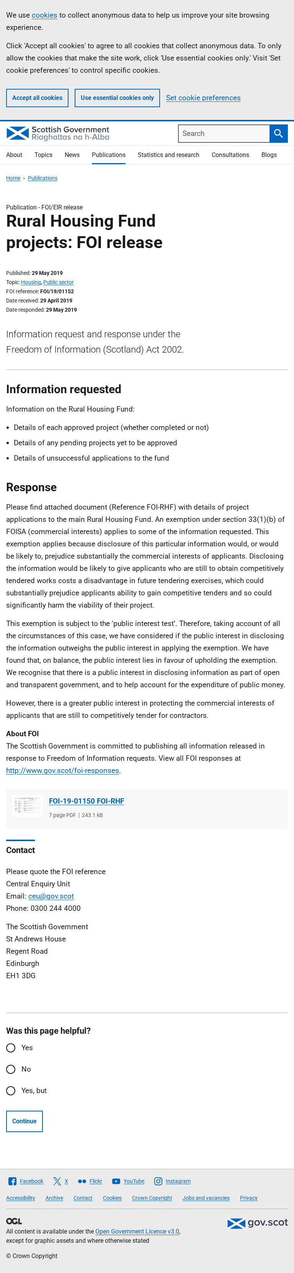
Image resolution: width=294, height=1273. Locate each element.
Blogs (269, 155)
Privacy (249, 1198)
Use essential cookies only (117, 97)
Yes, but (34, 1090)
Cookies (112, 1198)
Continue (24, 1121)
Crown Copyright (152, 1198)
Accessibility (20, 1198)
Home (13, 178)
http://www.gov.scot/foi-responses (62, 770)
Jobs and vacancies (206, 1198)
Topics (43, 155)
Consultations (230, 155)
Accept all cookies (37, 97)
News (72, 155)
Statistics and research (168, 155)
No (26, 1069)
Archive (54, 1198)
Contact (83, 1198)
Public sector (58, 282)
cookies (44, 15)
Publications (109, 155)
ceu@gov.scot (51, 896)
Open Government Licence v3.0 (137, 1231)
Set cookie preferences (203, 97)
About (14, 155)
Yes (27, 1047)
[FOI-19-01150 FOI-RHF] (27, 806)
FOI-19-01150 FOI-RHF (86, 801)
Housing (31, 282)
